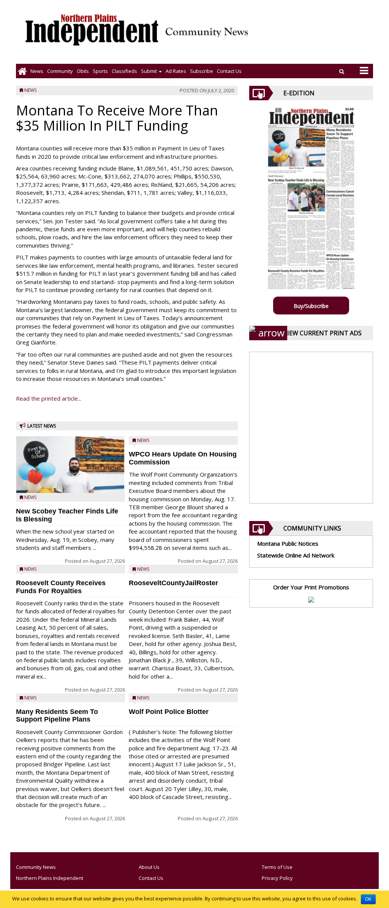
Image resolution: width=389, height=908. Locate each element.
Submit (149, 71)
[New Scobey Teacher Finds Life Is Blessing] (70, 473)
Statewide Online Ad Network (295, 555)
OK (368, 899)
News (36, 71)
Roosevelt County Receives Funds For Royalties (61, 587)
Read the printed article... (48, 398)
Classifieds (124, 71)
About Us (149, 867)
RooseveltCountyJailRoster (173, 583)
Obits (83, 71)
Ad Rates (176, 71)
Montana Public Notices (287, 543)
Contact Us (229, 71)
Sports (100, 71)
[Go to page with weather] (317, 36)
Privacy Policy (277, 878)
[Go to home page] (22, 71)
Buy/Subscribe (311, 306)
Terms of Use (277, 867)
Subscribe (201, 71)
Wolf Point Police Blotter (169, 711)
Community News (36, 867)
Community (60, 71)
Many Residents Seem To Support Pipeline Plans (57, 715)
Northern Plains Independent (49, 878)
